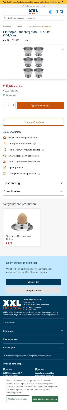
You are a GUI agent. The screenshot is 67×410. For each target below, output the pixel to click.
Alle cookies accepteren (45, 399)
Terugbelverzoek (33, 290)
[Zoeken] (5, 18)
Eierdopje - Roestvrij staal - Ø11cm (19, 237)
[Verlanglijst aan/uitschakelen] (63, 48)
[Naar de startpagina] (33, 11)
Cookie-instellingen (17, 399)
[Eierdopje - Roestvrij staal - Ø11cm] (22, 222)
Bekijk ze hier (55, 2)
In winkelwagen (42, 105)
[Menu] (5, 12)
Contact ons (33, 282)
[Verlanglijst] (56, 12)
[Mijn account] (51, 12)
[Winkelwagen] (61, 12)
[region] (33, 393)
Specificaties (12, 191)
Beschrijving (12, 183)
